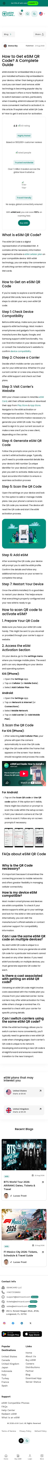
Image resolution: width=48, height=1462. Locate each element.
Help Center (8, 1410)
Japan (5, 1367)
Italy (4, 1374)
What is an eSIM (11, 1417)
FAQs (4, 1406)
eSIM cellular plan (33, 254)
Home (29, 1352)
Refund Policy (40, 1431)
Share (38, 34)
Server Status (33, 1381)
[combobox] (42, 13)
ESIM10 (31, 3)
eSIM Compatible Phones (15, 1403)
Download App (33, 1378)
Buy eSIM (24, 223)
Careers (30, 1363)
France (5, 1382)
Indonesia (7, 1371)
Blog (6, 34)
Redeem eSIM (9, 1413)
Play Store (22, 405)
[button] (27, 13)
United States (9, 1356)
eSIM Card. (19, 1423)
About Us (31, 1356)
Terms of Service (9, 1431)
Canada (6, 1360)
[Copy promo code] (36, 3)
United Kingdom (10, 1363)
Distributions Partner (33, 1369)
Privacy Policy (25, 1431)
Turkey (5, 1378)
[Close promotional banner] (4, 3)
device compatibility (20, 351)
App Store (35, 405)
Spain (5, 1385)
